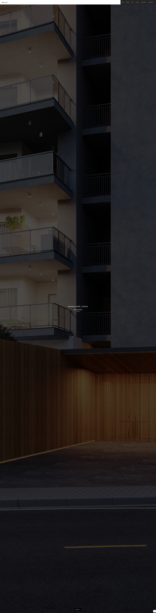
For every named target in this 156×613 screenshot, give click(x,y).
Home (123, 2)
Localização (150, 2)
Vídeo (132, 2)
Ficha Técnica (143, 2)
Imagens (127, 2)
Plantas (137, 2)
